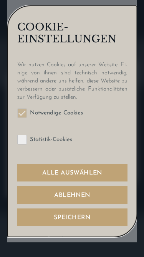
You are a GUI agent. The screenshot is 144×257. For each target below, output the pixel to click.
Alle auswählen (72, 173)
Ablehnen (72, 195)
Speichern (72, 218)
